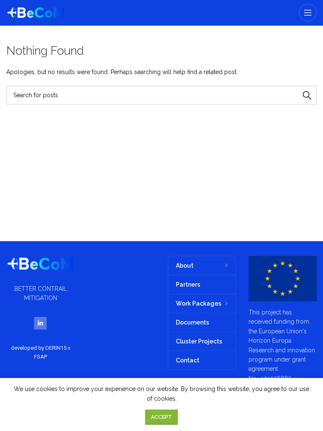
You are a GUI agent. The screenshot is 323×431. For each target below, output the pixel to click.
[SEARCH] (307, 95)
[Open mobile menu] (308, 12)
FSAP (40, 357)
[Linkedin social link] (40, 323)
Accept (161, 417)
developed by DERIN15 (39, 348)
